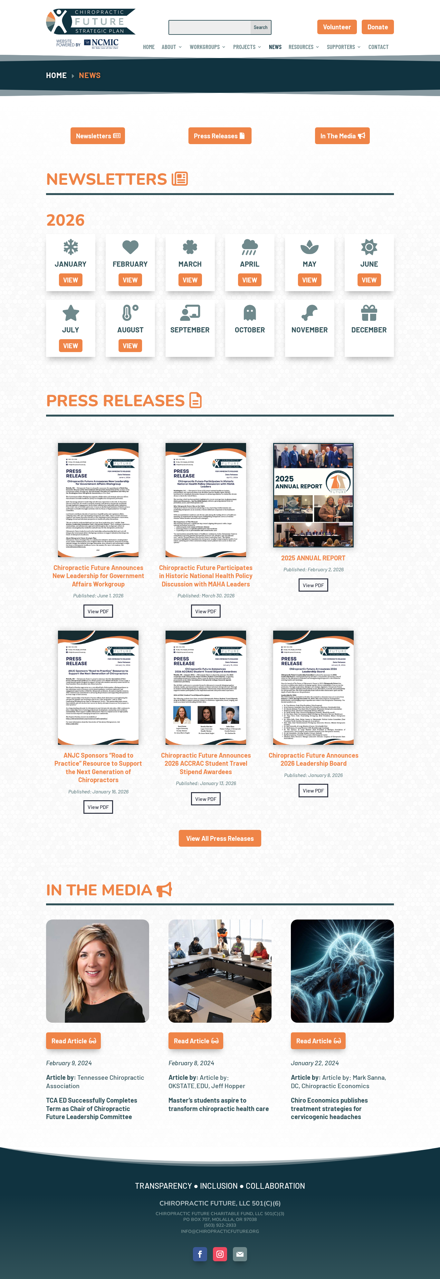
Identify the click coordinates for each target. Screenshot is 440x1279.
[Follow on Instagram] (220, 1254)
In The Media (338, 136)
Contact (378, 46)
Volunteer (337, 27)
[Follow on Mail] (240, 1254)
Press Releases (216, 136)
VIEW (70, 280)
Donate (378, 27)
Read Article (69, 1041)
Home (149, 46)
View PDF (98, 611)
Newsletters (93, 136)
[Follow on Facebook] (200, 1254)
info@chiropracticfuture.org (220, 1231)
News (275, 46)
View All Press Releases (220, 838)
